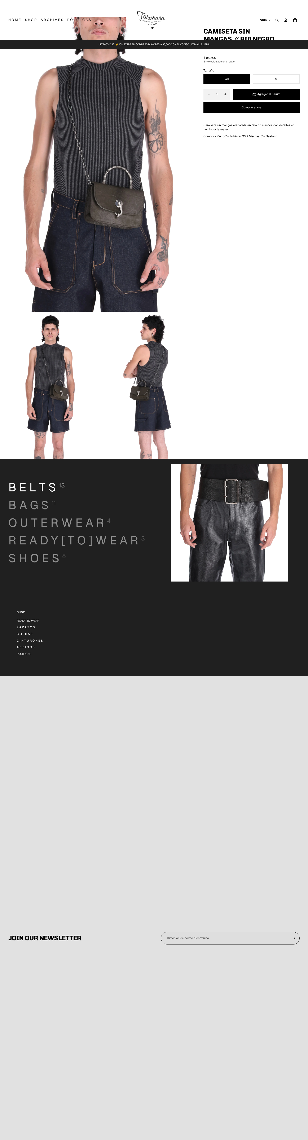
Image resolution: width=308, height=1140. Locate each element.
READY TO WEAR (28, 621)
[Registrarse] (293, 938)
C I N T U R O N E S (30, 641)
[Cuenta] (285, 20)
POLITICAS (24, 654)
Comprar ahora (251, 107)
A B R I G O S (26, 647)
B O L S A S (24, 634)
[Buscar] (277, 20)
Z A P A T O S (26, 627)
